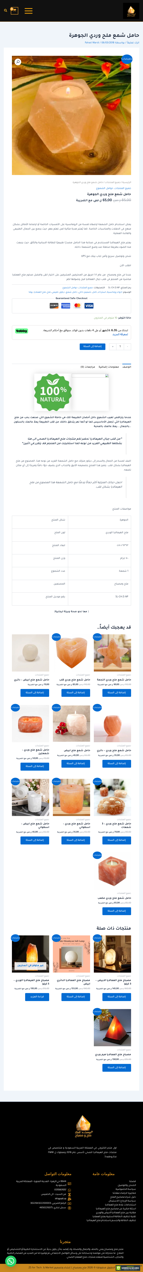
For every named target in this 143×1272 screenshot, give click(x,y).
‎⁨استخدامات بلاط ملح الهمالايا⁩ (120, 1205)
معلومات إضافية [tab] (109, 367)
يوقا (31, 292)
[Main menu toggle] (28, 10)
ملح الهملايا (40, 292)
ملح (49, 292)
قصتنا (132, 1181)
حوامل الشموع (104, 188)
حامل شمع (71, 292)
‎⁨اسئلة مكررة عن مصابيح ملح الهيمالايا (116, 1209)
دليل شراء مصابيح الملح (123, 1197)
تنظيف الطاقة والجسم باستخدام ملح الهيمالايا (111, 1220)
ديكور (62, 292)
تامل (94, 292)
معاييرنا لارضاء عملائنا (124, 1193)
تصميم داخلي (84, 292)
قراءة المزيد (37, 997)
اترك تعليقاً (133, 43)
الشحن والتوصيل (127, 1185)
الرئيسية (126, 182)
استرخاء (102, 292)
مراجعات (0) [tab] (88, 367)
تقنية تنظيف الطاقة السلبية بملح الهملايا (114, 1216)
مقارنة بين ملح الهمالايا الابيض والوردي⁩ (116, 1213)
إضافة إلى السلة (92, 346)
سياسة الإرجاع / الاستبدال (122, 1201)
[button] (5, 11)
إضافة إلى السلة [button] (117, 693)
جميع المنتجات (112, 182)
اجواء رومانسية (114, 292)
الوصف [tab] (126, 367)
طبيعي (55, 292)
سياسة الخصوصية (126, 1189)
